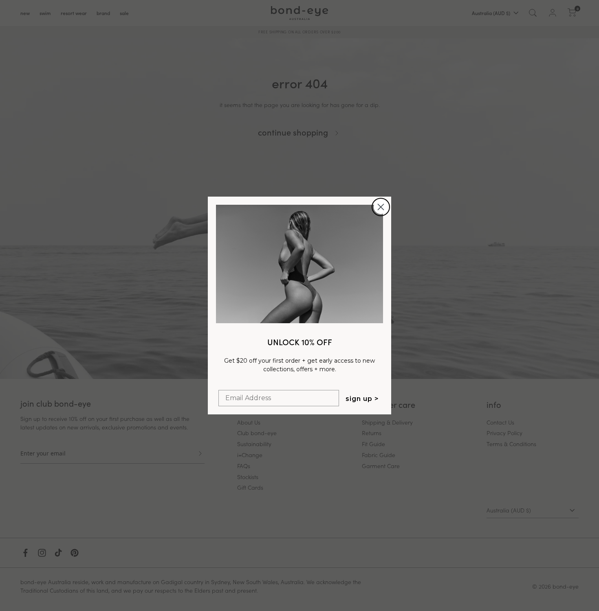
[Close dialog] (381, 207)
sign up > (362, 399)
